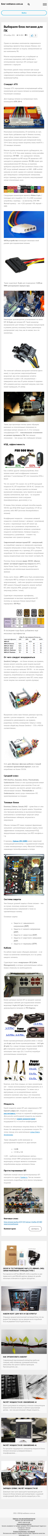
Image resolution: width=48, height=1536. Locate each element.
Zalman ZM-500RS (20, 841)
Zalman (28, 1222)
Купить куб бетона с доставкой (24, 1531)
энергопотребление (11, 1224)
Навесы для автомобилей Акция (24, 1518)
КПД (20, 1222)
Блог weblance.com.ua (12, 3)
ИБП (40, 1222)
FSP (24, 1222)
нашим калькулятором (26, 1119)
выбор (16, 1222)
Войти (24, 13)
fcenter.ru (23, 1177)
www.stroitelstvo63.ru (24, 1524)
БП (38, 1222)
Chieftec (34, 1222)
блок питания (9, 1222)
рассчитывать (9, 1113)
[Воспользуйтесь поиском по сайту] (29, 4)
